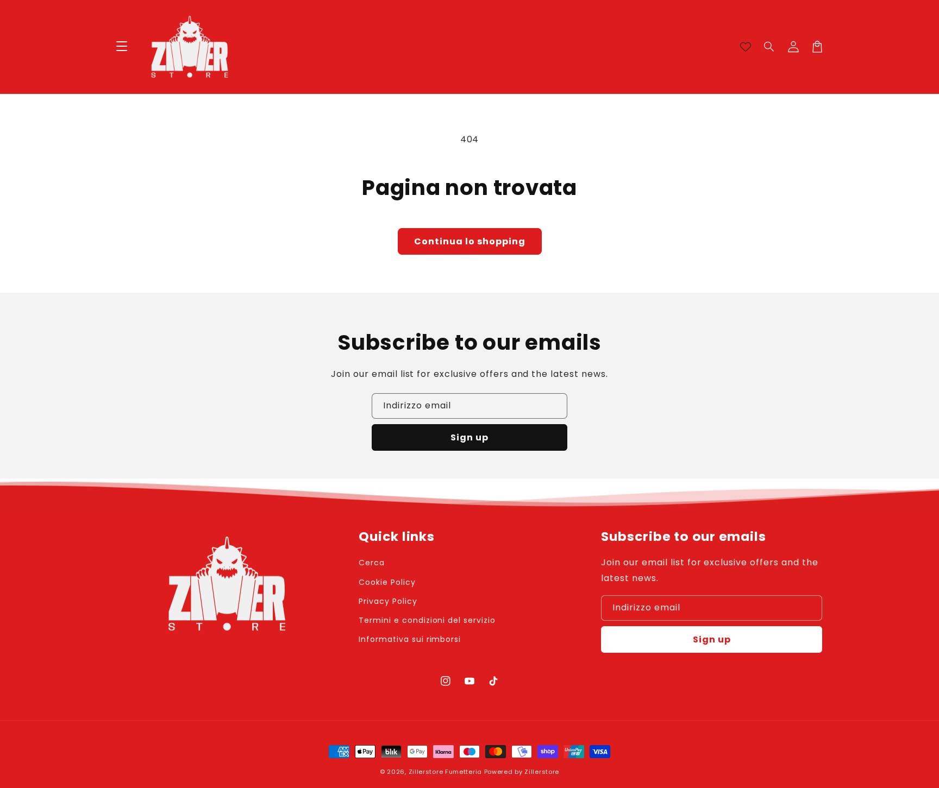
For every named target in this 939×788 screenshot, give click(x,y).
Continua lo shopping (469, 241)
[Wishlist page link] (745, 46)
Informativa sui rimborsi (410, 639)
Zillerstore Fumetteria (445, 771)
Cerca (372, 562)
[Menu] (122, 47)
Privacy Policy (388, 601)
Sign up (469, 437)
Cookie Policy (387, 582)
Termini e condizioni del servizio (427, 620)
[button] (769, 47)
